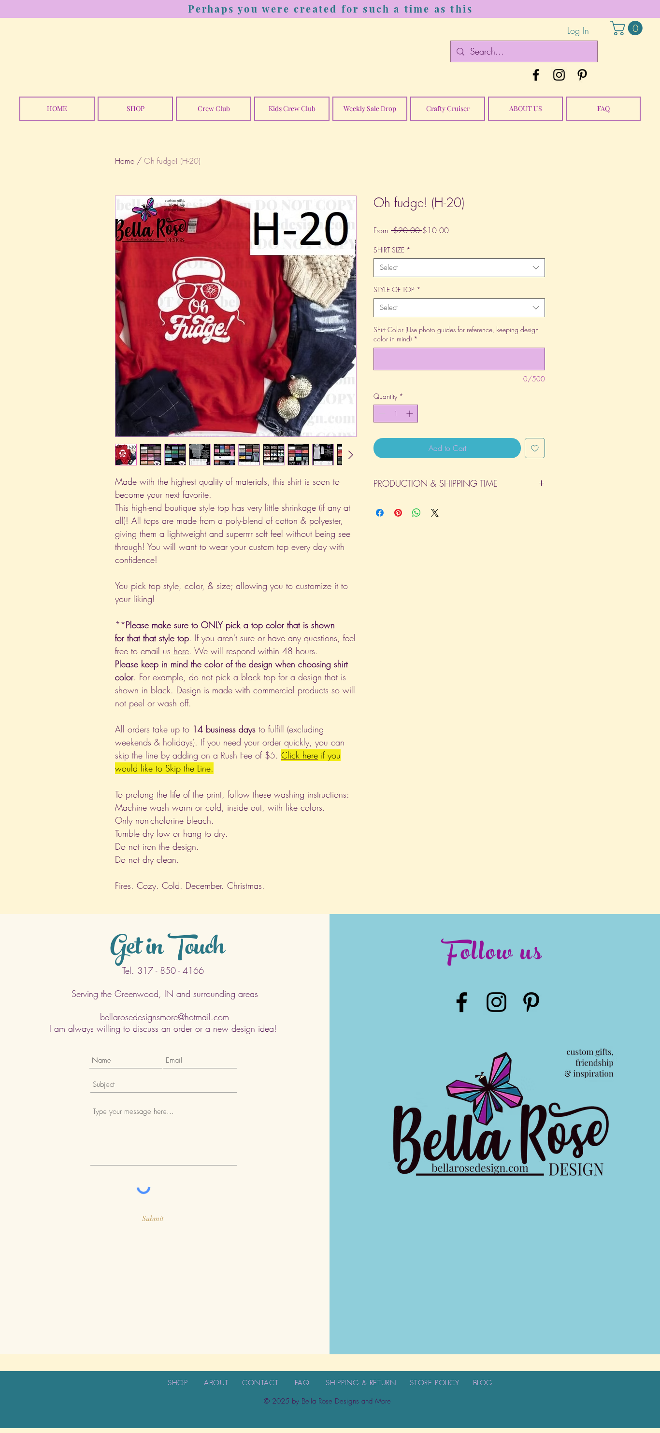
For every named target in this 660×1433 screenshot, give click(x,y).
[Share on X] (435, 513)
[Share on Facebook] (380, 513)
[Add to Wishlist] (535, 448)
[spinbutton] (395, 413)
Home (124, 160)
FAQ (302, 1383)
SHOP (177, 1383)
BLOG (482, 1383)
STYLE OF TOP (397, 289)
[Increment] (410, 413)
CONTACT (260, 1383)
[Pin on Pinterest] (398, 513)
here (181, 651)
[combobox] (459, 267)
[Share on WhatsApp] (416, 513)
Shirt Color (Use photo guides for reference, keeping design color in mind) (456, 334)
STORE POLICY (434, 1383)
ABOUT (216, 1383)
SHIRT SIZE (392, 249)
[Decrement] (381, 413)
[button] (628, 28)
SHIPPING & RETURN (361, 1383)
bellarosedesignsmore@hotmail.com (164, 1017)
